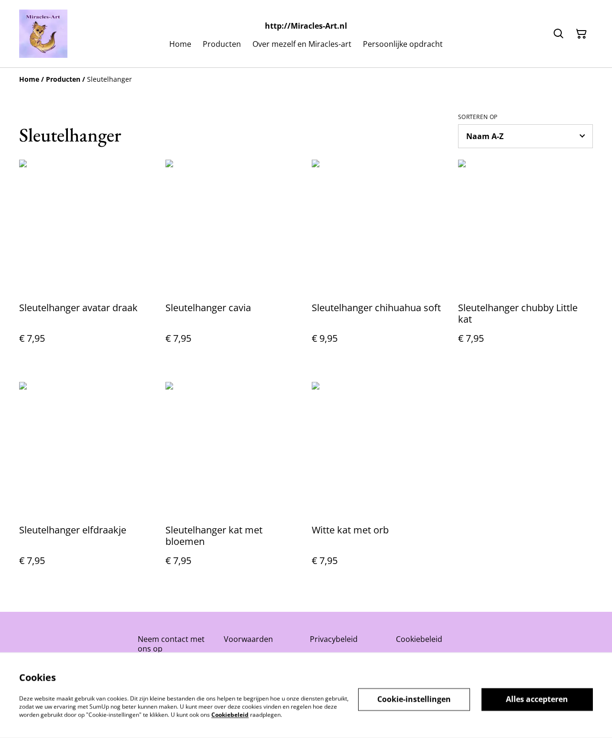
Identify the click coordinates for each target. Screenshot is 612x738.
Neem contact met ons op (171, 643)
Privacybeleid (334, 639)
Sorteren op (477, 117)
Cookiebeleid (419, 639)
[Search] (558, 33)
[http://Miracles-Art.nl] (43, 34)
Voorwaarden (248, 639)
